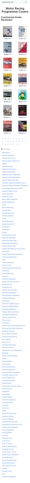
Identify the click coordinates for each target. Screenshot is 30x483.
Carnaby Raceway (8, 216)
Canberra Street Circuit (9, 191)
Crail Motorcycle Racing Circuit (12, 424)
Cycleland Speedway (9, 476)
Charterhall (5, 301)
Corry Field (5, 408)
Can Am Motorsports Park (10, 180)
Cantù (4, 205)
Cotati (4, 411)
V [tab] (8, 144)
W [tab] (11, 144)
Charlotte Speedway (8, 298)
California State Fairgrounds (11, 174)
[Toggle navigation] (26, 2)
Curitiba (4, 468)
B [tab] (5, 139)
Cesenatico (5, 271)
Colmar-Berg (6, 364)
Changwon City (7, 287)
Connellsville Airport (8, 380)
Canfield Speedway (8, 202)
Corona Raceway (7, 402)
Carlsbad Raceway (8, 213)
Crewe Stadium (7, 433)
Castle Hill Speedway (9, 238)
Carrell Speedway (8, 221)
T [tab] (2, 144)
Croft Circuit (6, 441)
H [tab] (22, 139)
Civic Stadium (6, 339)
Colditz (4, 358)
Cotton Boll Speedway (9, 413)
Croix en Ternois (7, 444)
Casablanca (6, 229)
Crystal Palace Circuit (9, 452)
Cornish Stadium (7, 397)
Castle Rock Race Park (9, 240)
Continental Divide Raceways (11, 18)
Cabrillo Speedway (8, 155)
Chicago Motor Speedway (10, 312)
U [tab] (5, 144)
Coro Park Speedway (9, 400)
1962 (24, 38)
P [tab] (16, 141)
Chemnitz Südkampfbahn (10, 306)
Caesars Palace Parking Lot (11, 161)
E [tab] (13, 139)
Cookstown (5, 391)
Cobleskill (5, 353)
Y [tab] (16, 144)
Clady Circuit (6, 342)
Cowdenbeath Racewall (9, 422)
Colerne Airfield (7, 361)
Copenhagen (6, 394)
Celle (3, 260)
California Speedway (9, 172)
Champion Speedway (9, 279)
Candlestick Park (7, 196)
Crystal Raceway (7, 457)
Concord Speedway (8, 378)
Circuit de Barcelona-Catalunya (12, 328)
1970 (9, 117)
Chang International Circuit (10, 282)
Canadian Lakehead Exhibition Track (14, 183)
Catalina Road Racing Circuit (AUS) (13, 249)
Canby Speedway (7, 194)
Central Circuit (6, 265)
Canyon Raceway (7, 207)
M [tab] (8, 141)
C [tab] (8, 139)
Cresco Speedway (8, 430)
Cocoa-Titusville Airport (10, 356)
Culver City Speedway (9, 460)
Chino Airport (6, 320)
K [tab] (2, 141)
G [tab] (19, 139)
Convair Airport (7, 389)
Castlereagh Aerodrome (9, 243)
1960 (9, 38)
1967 (24, 70)
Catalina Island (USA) (9, 246)
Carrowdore (6, 227)
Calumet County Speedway (11, 177)
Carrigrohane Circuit (8, 224)
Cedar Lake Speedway (9, 257)
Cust (3, 474)
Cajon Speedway (7, 166)
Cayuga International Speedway (12, 254)
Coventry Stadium (8, 419)
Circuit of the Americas (9, 336)
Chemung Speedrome (9, 309)
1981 (24, 117)
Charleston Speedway (9, 292)
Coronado (5, 405)
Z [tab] (19, 144)
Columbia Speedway (8, 369)
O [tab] (13, 141)
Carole (4, 218)
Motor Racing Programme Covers (15, 10)
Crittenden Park (7, 438)
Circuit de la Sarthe (8, 331)
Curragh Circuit (7, 471)
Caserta (4, 232)
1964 (24, 54)
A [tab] (2, 139)
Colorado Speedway (8, 367)
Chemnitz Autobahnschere (10, 304)
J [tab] (27, 139)
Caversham (5, 251)
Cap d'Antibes (6, 210)
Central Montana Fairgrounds (11, 268)
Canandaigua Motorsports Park (12, 188)
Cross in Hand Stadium (9, 446)
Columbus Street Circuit (10, 375)
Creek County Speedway (10, 427)
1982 (9, 133)
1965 (9, 70)
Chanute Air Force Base (9, 290)
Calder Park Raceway (9, 169)
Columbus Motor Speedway (11, 372)
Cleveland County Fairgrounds (12, 350)
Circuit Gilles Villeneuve (9, 334)
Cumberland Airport (8, 463)
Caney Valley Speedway (10, 199)
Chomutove (5, 323)
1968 (9, 86)
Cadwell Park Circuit (8, 158)
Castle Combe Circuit (9, 235)
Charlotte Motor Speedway (11, 295)
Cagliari (4, 163)
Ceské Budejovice (8, 273)
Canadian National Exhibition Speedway (15, 185)
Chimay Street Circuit (9, 317)
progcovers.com (7, 2)
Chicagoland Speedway (9, 314)
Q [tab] (19, 141)
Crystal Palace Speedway (10, 454)
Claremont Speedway (9, 345)
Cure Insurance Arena (9, 465)
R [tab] (22, 141)
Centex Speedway (8, 262)
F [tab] (16, 139)
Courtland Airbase (8, 416)
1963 (9, 54)
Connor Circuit (6, 383)
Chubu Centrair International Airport (13, 325)
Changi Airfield (7, 284)
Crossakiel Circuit (7, 449)
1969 (24, 102)
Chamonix (5, 276)
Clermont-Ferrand (8, 347)
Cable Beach (6, 152)
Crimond (4, 435)
